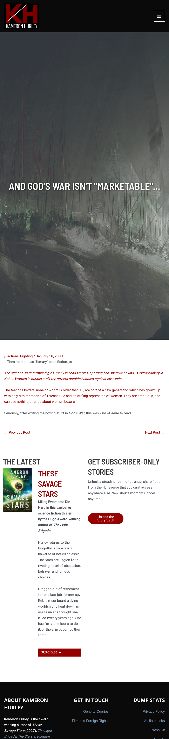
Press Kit (158, 730)
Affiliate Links (154, 721)
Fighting (26, 356)
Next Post (154, 432)
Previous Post (17, 432)
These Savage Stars (50, 483)
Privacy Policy (154, 712)
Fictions (12, 356)
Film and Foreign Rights (90, 721)
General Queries (96, 712)
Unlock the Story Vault (105, 518)
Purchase (49, 652)
